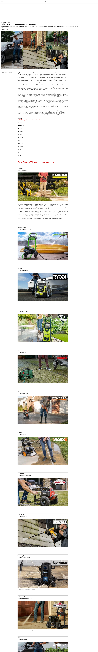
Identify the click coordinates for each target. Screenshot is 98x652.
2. (21, 125)
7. (20, 140)
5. (20, 134)
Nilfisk (20, 638)
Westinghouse (23, 556)
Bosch (20, 351)
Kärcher (20, 168)
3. (20, 128)
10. (22, 149)
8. (20, 143)
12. (20, 155)
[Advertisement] (27, 12)
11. (22, 152)
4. (20, 131)
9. (20, 146)
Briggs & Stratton (24, 597)
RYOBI (20, 269)
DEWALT (21, 515)
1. (20, 122)
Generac (20, 392)
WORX (20, 433)
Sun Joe (20, 310)
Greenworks (22, 228)
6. (20, 137)
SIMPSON (21, 474)
